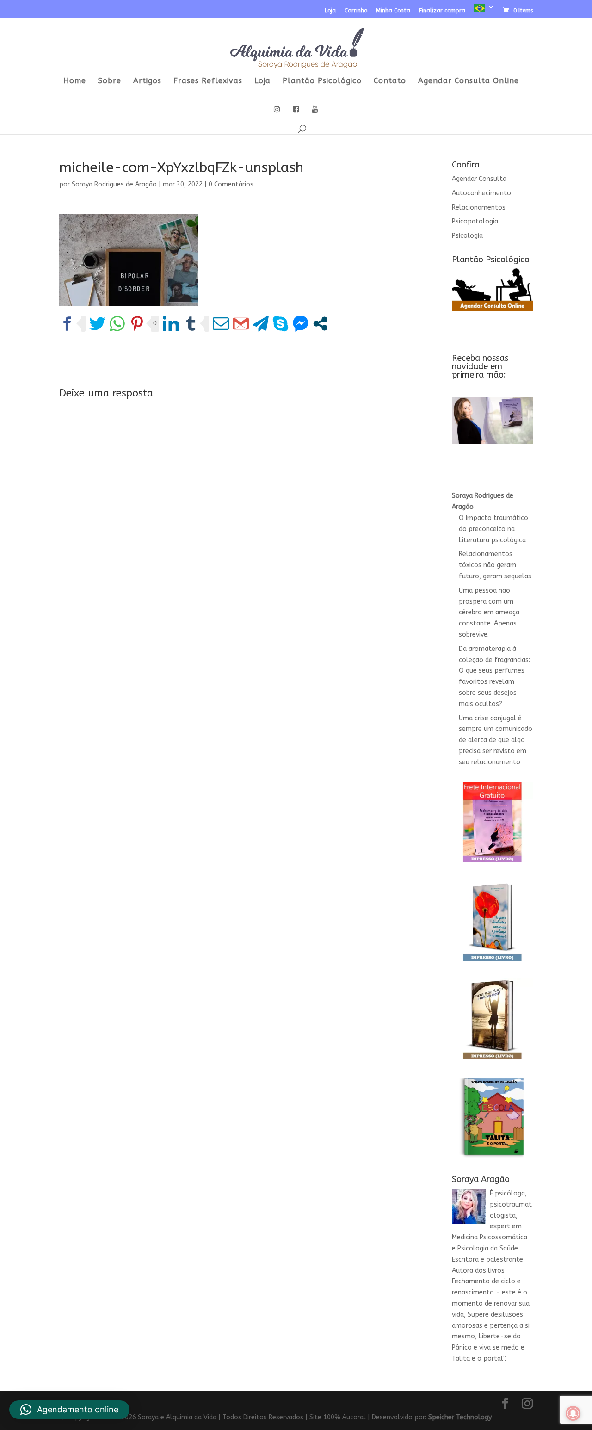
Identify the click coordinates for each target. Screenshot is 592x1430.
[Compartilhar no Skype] (280, 324)
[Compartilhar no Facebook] (67, 324)
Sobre (109, 81)
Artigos (147, 81)
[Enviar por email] (221, 324)
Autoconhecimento (481, 193)
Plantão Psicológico (322, 81)
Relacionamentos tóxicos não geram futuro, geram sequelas (495, 565)
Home (74, 81)
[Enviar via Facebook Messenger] (300, 324)
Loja (330, 11)
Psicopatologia (475, 221)
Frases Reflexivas (207, 81)
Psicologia (467, 236)
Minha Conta (393, 11)
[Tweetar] (97, 324)
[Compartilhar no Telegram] (261, 324)
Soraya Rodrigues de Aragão (114, 184)
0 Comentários (231, 184)
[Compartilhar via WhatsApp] (117, 324)
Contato (390, 81)
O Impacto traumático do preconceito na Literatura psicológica (493, 529)
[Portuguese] (484, 11)
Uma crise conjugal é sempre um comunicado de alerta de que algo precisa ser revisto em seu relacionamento (495, 740)
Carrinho (356, 11)
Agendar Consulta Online (468, 81)
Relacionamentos (479, 207)
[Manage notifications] (573, 1413)
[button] (69, 1409)
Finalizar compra (442, 11)
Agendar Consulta (479, 179)
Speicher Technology (460, 1417)
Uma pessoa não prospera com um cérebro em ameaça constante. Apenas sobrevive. (489, 612)
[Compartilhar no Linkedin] (171, 324)
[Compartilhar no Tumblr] (191, 324)
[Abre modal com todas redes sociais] (320, 324)
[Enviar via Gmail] (241, 324)
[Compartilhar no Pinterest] (137, 324)
